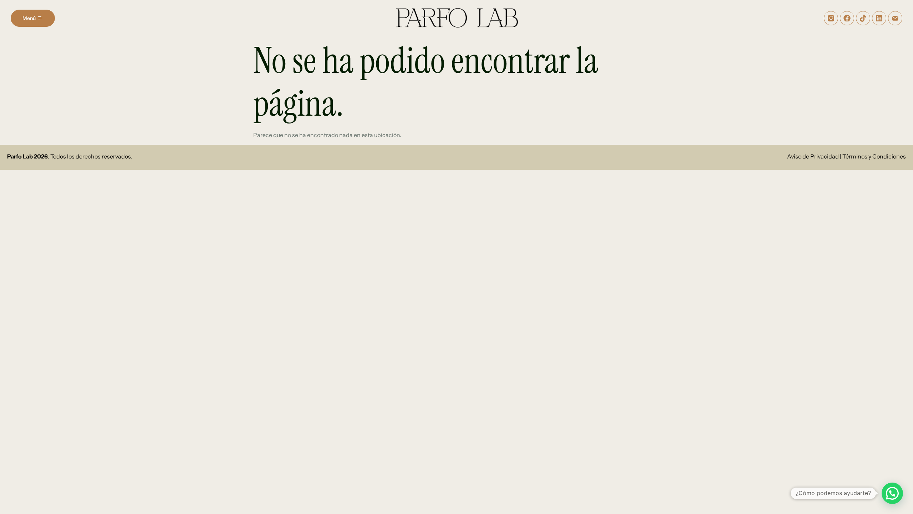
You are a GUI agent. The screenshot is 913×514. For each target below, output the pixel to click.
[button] (892, 493)
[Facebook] (847, 18)
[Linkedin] (879, 18)
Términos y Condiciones (874, 156)
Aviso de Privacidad (813, 156)
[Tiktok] (863, 18)
